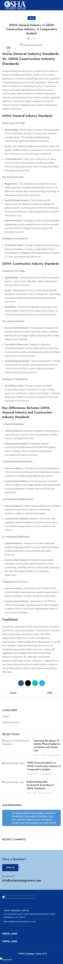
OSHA (31, 18)
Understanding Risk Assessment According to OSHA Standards (40, 785)
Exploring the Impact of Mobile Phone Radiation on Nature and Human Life (47, 745)
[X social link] (28, 683)
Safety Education (10, 722)
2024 (44, 953)
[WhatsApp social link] (35, 683)
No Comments (53, 755)
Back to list (31, 693)
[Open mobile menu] (59, 5)
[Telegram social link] (42, 683)
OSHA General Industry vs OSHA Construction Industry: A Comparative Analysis (44, 766)
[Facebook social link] (21, 683)
